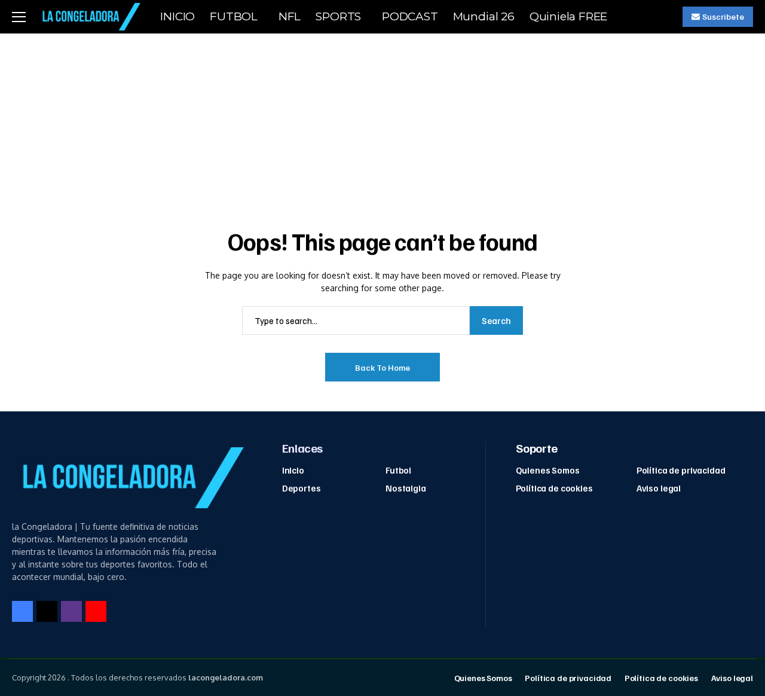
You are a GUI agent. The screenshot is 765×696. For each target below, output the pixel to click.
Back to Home (382, 367)
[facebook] (22, 611)
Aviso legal (659, 488)
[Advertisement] (382, 123)
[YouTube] (95, 611)
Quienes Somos (548, 470)
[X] (46, 611)
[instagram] (71, 611)
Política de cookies (554, 488)
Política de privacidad (681, 470)
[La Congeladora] (89, 16)
